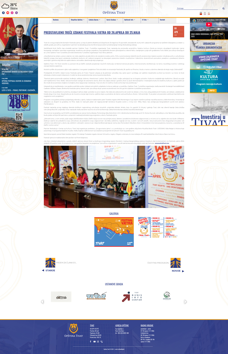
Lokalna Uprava (94, 20)
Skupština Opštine (77, 20)
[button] (223, 8)
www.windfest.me (162, 143)
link (19, 135)
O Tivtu (144, 20)
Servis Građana (111, 20)
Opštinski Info (129, 20)
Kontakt (162, 20)
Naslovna (56, 20)
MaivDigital (121, 349)
